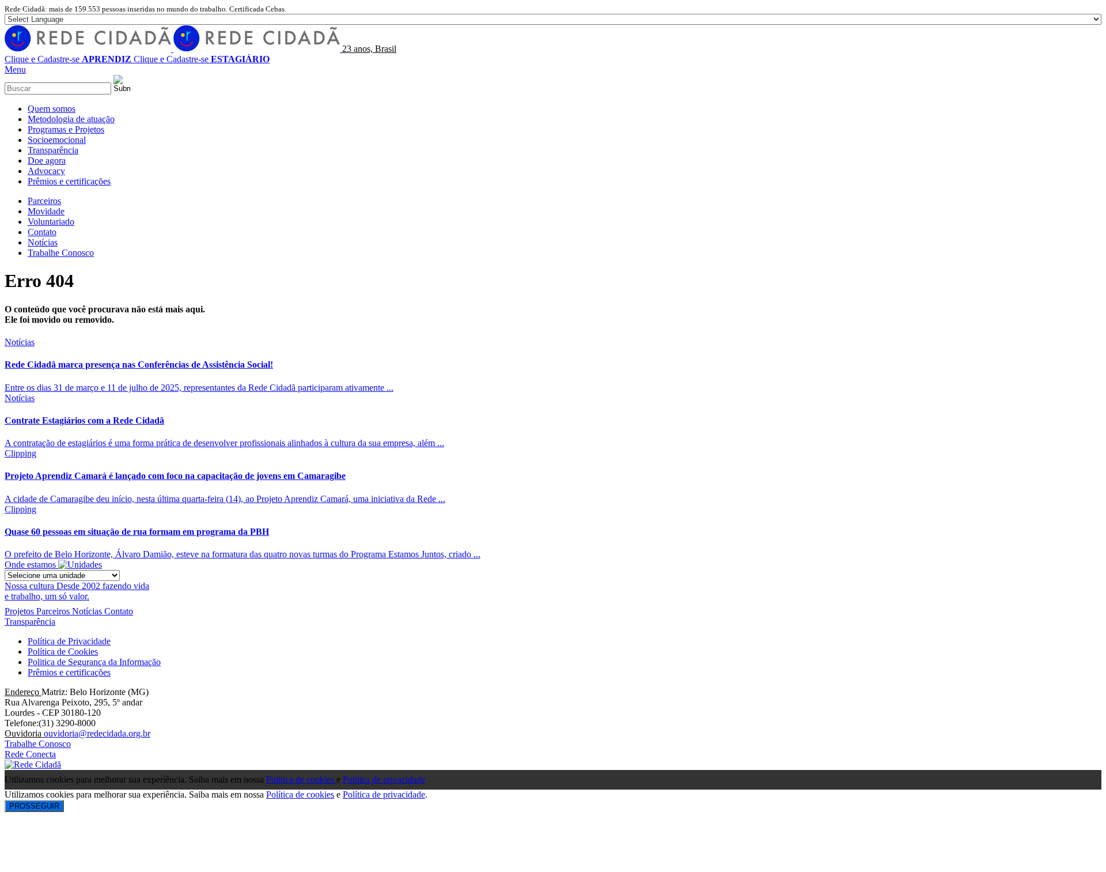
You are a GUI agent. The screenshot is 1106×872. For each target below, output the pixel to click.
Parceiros (54, 611)
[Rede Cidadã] (173, 49)
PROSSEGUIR (34, 806)
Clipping (20, 453)
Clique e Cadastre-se (68, 59)
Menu (15, 69)
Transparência (30, 621)
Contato (118, 611)
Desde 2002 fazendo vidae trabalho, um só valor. (77, 591)
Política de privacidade (384, 779)
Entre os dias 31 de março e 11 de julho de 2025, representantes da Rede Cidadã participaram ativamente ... (199, 387)
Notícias (20, 342)
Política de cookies (301, 779)
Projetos (20, 611)
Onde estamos (31, 564)
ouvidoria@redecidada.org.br (97, 733)
